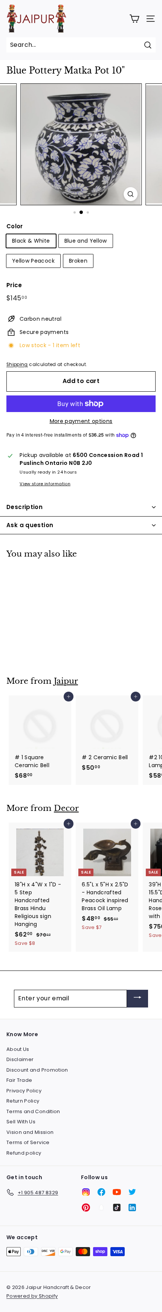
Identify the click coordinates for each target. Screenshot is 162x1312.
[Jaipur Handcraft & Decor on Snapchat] (101, 1207)
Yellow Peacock (33, 261)
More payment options (81, 421)
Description (24, 507)
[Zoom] (131, 194)
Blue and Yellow (85, 241)
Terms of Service (28, 1142)
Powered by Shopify (32, 1296)
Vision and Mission (29, 1132)
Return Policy (23, 1100)
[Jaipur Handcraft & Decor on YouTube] (117, 1192)
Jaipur (66, 681)
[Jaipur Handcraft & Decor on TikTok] (117, 1207)
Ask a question (29, 525)
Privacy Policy (23, 1090)
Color (14, 226)
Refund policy (23, 1153)
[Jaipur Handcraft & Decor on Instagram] (86, 1192)
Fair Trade (19, 1080)
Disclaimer (20, 1059)
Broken (78, 261)
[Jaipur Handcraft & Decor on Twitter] (132, 1192)
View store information (45, 484)
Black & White (31, 241)
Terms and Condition (33, 1111)
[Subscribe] (137, 998)
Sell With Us (20, 1121)
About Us (17, 1049)
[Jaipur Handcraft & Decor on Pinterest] (86, 1207)
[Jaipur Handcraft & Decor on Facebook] (101, 1192)
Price (14, 285)
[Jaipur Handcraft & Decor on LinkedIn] (132, 1207)
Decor (66, 808)
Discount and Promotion (37, 1070)
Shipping (17, 364)
